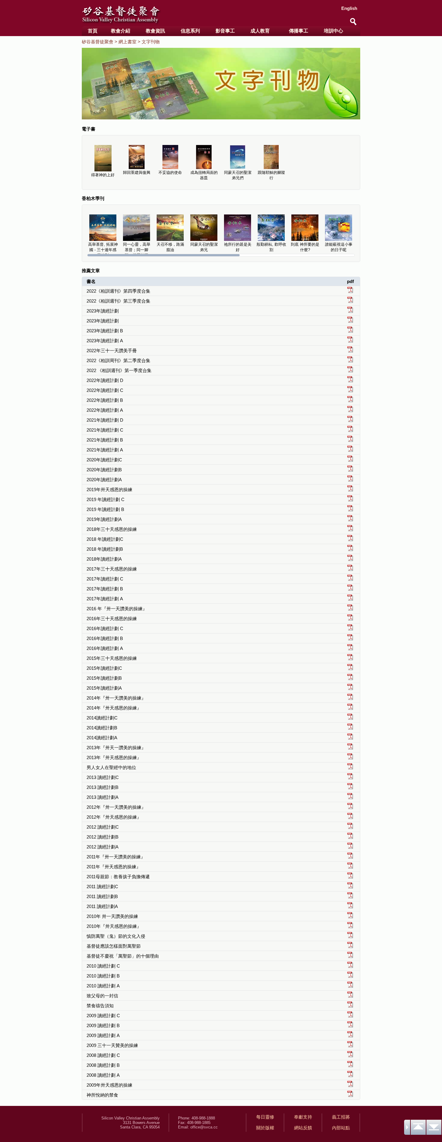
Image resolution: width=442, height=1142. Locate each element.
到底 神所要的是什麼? (305, 247)
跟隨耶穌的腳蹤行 (271, 175)
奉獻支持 (303, 1116)
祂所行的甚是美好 (237, 247)
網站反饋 (303, 1127)
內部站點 (341, 1127)
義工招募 (341, 1116)
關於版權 (265, 1127)
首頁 (92, 30)
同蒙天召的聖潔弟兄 (204, 247)
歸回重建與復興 (136, 172)
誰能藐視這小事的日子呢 (338, 247)
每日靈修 (265, 1116)
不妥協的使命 (170, 172)
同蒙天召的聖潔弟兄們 (237, 175)
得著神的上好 (103, 175)
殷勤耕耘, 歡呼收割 (271, 247)
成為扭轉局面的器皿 (204, 175)
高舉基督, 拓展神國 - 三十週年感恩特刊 (103, 249)
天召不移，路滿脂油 (170, 247)
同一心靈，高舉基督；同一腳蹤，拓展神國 (136, 249)
